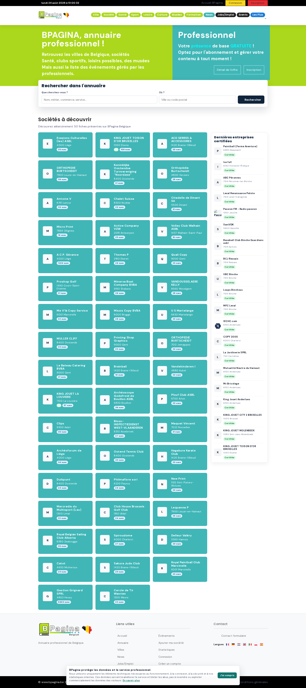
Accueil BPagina (212, 3)
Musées (177, 14)
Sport (135, 14)
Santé (122, 14)
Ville (96, 14)
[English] (244, 644)
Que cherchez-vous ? (55, 92)
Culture (162, 14)
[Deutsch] (233, 644)
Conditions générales (253, 682)
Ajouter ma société (171, 643)
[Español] (261, 644)
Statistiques (166, 650)
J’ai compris (227, 675)
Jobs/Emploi (225, 14)
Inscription (257, 2)
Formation (194, 14)
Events (243, 14)
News (209, 14)
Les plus (258, 14)
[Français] (227, 644)
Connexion (235, 2)
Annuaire (123, 643)
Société (109, 14)
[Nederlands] (239, 644)
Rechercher (252, 100)
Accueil (122, 636)
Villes (120, 650)
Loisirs (148, 14)
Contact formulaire (233, 636)
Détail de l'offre (227, 70)
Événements (166, 636)
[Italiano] (250, 644)
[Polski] (256, 644)
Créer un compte (169, 664)
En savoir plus (131, 680)
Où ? (162, 92)
